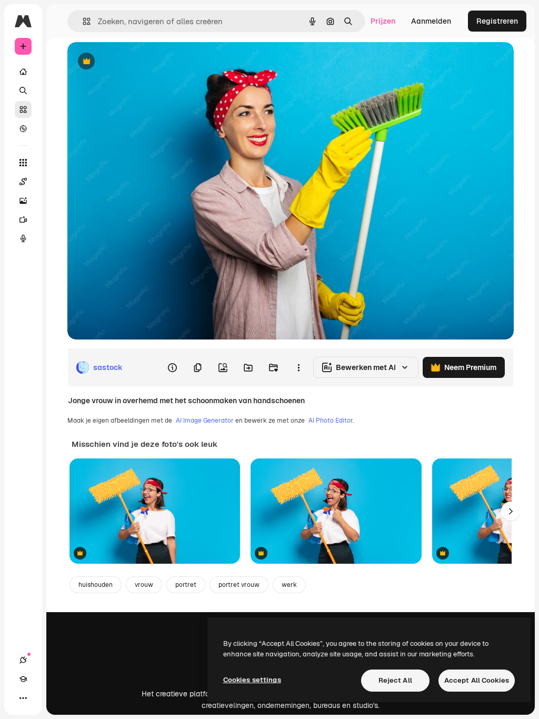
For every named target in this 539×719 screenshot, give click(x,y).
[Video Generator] (23, 219)
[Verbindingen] (23, 660)
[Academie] (23, 679)
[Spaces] (23, 181)
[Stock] (23, 109)
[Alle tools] (23, 162)
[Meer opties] (298, 367)
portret (185, 585)
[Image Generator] (23, 200)
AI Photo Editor (330, 420)
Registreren (497, 21)
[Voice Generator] (23, 238)
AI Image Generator (205, 420)
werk (289, 585)
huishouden (95, 585)
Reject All (395, 680)
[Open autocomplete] (82, 21)
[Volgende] (510, 511)
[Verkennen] (23, 128)
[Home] (23, 71)
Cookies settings (252, 679)
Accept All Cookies (476, 680)
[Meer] (23, 698)
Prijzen (383, 21)
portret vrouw (238, 585)
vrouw (144, 585)
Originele (136, 62)
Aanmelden (431, 21)
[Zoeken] (23, 90)
